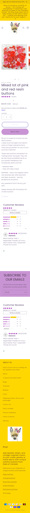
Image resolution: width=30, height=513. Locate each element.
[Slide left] (11, 79)
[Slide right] (18, 79)
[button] (2, 28)
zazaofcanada (12, 510)
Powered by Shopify (20, 510)
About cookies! (8, 408)
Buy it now (15, 132)
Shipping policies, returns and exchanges (13, 399)
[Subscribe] (25, 292)
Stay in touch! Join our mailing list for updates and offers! (15, 369)
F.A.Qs (5, 394)
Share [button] (6, 196)
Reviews (5, 390)
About (5, 374)
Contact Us (7, 404)
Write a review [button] (15, 213)
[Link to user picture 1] (4, 250)
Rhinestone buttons (10, 489)
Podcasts (6, 386)
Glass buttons (8, 474)
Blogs (5, 382)
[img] (13, 233)
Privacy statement (9, 413)
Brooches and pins (10, 482)
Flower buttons (8, 486)
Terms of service (8, 417)
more (8, 493)
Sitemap (6, 421)
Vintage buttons (9, 478)
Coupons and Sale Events (12, 378)
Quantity (4, 113)
